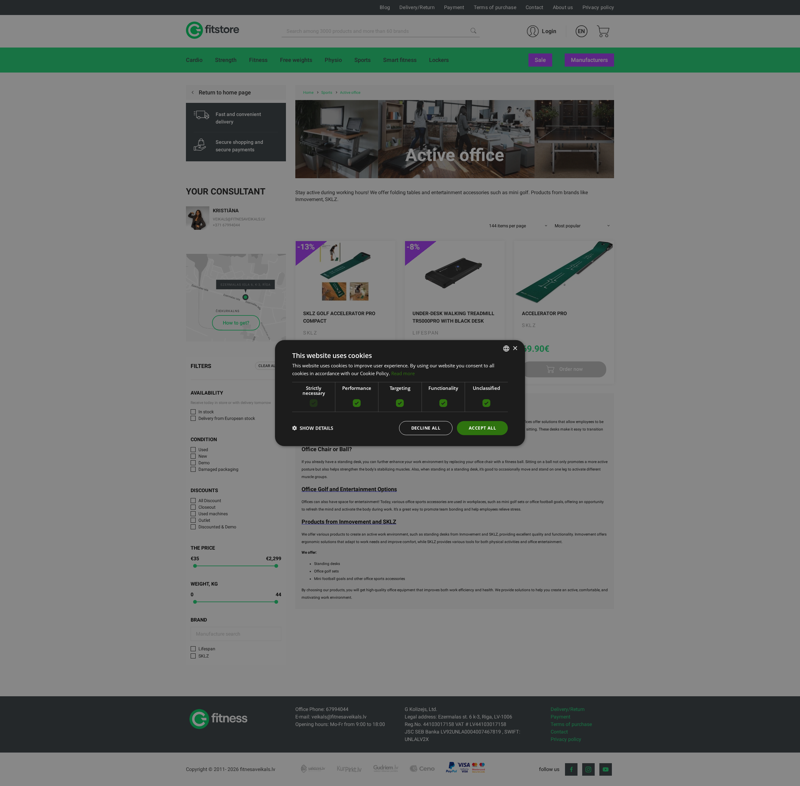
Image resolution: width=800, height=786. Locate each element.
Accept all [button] (482, 428)
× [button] (514, 348)
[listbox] (506, 348)
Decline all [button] (425, 428)
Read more (403, 373)
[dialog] (400, 393)
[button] (312, 428)
